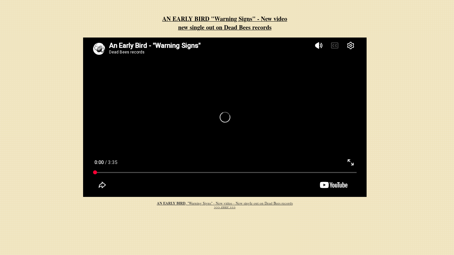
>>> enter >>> (225, 206)
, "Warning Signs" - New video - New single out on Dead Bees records (225, 203)
